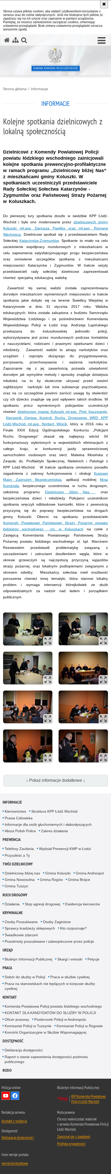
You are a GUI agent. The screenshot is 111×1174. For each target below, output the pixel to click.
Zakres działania (54, 831)
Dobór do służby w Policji (25, 977)
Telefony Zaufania (19, 849)
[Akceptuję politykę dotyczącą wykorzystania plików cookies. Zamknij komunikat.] (104, 4)
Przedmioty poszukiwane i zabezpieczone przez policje (49, 941)
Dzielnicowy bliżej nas (22, 873)
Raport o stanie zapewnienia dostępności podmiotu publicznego (46, 1059)
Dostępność (13, 1041)
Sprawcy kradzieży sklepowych (30, 928)
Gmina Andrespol (90, 873)
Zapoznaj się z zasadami (73, 1136)
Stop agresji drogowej (42, 904)
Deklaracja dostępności (24, 1050)
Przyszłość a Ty (17, 855)
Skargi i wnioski (69, 959)
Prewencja (12, 839)
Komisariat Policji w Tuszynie (28, 1026)
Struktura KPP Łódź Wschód (54, 811)
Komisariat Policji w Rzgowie (80, 1026)
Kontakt (10, 997)
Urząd (8, 950)
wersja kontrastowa (15, 1163)
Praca (7, 968)
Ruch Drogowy (15, 895)
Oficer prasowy (17, 1019)
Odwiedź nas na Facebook (15, 1096)
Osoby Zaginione (57, 922)
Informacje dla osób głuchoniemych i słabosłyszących (48, 824)
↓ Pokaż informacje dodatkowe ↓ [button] (55, 780)
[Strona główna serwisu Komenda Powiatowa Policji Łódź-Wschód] (7, 40)
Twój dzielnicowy (18, 864)
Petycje (93, 959)
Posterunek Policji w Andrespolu (60, 1019)
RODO (7, 1070)
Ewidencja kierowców (82, 904)
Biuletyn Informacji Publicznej (28, 959)
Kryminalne (13, 912)
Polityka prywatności (71, 1143)
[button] (102, 40)
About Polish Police (20, 831)
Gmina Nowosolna (20, 880)
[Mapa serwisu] (15, 40)
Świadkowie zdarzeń (21, 935)
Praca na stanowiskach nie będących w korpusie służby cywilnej (50, 986)
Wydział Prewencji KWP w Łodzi (65, 849)
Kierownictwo (15, 811)
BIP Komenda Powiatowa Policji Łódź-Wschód (88, 1099)
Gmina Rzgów (51, 880)
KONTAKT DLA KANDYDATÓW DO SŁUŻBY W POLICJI (50, 1013)
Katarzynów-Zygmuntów (39, 241)
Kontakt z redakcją (14, 1121)
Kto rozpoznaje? (73, 928)
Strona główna (15, 89)
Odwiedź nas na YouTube (6, 1096)
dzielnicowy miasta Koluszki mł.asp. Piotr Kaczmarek (62, 412)
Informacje (39, 89)
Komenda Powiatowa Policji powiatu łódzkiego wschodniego (53, 1006)
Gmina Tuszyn (16, 886)
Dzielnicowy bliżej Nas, (70, 492)
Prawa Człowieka (19, 818)
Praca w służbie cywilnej (70, 977)
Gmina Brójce (79, 880)
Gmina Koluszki (57, 873)
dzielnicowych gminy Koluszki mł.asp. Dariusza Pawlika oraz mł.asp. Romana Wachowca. (55, 228)
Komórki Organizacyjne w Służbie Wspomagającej (45, 1032)
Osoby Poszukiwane (21, 922)
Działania (12, 904)
